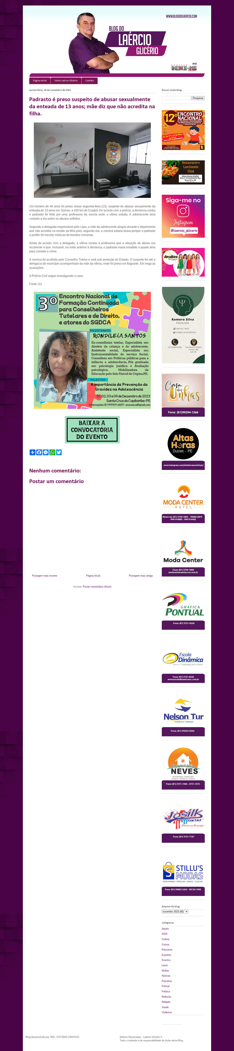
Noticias (166, 975)
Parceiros (167, 981)
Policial (165, 986)
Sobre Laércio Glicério (66, 80)
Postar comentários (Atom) (97, 586)
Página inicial (40, 80)
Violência (166, 1012)
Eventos (166, 960)
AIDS (164, 934)
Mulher (165, 970)
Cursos (165, 944)
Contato (89, 80)
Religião (166, 1002)
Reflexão (166, 996)
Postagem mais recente (44, 575)
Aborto (165, 928)
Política (166, 991)
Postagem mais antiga (141, 575)
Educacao (167, 949)
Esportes (166, 955)
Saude (165, 1007)
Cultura (165, 939)
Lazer (165, 965)
